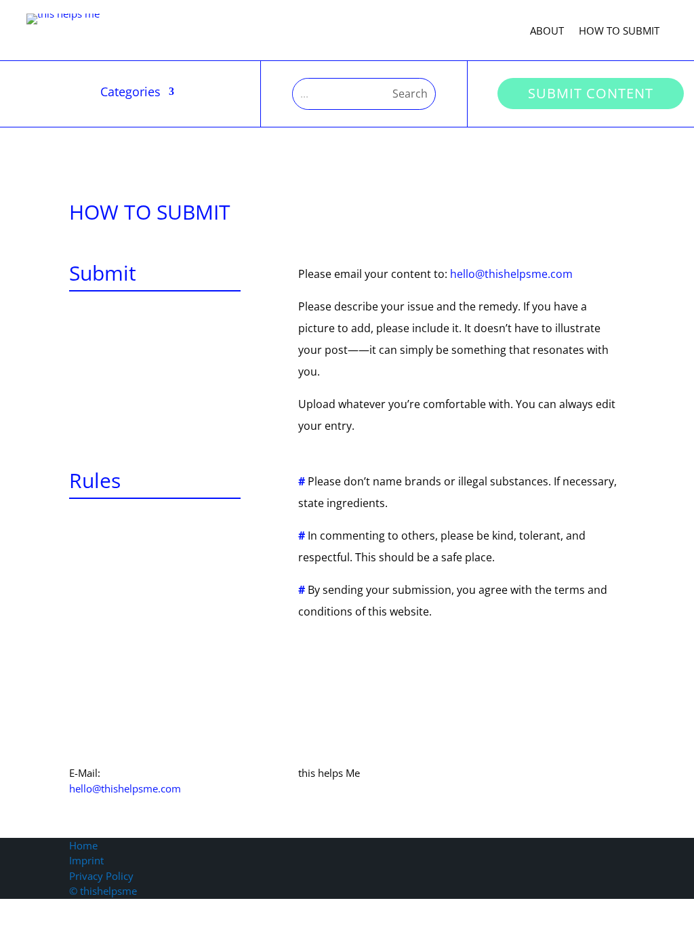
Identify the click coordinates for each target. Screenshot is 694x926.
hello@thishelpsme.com (511, 273)
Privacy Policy (101, 876)
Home (83, 845)
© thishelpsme (103, 891)
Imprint (86, 860)
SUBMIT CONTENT (590, 93)
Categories (130, 93)
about (547, 31)
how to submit (619, 31)
